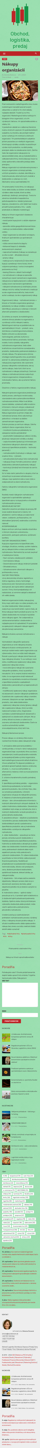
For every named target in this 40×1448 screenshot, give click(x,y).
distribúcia (8, 1183)
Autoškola (5, 1357)
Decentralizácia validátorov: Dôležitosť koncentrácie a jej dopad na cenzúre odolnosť (24, 1059)
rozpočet (17, 1223)
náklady (28, 1205)
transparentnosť (10, 1230)
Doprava (25, 1347)
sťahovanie (30, 1223)
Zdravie (27, 1360)
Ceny (36, 1347)
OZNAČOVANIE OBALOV (18, 1123)
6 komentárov (23, 1149)
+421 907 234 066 (8, 1336)
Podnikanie (5, 1360)
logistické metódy (20, 1197)
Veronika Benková (10, 75)
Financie (13, 1360)
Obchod (4, 1347)
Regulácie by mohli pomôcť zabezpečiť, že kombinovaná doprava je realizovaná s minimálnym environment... (19, 1422)
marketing (20, 1201)
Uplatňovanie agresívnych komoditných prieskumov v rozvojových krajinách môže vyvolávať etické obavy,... (19, 1442)
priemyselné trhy (28, 934)
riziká (6, 1223)
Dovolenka (17, 1365)
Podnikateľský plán (8, 1362)
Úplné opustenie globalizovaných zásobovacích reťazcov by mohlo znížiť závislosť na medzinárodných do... (19, 1264)
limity (6, 1197)
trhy (10, 936)
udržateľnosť (9, 1233)
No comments (31, 1384)
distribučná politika (19, 1179)
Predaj (31, 1347)
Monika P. (21, 1394)
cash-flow (28, 1176)
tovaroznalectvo (20, 1226)
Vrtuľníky (29, 1355)
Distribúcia (18, 1347)
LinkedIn (4, 1341)
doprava (17, 1187)
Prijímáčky (27, 1357)
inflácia (7, 1194)
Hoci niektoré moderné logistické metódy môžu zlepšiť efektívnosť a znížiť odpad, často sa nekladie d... (20, 1254)
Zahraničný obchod (23, 1349)
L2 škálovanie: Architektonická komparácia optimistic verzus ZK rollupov (22, 1036)
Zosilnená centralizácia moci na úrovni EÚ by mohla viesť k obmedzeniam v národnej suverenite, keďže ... (19, 1283)
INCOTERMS (22, 1190)
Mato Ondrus (22, 1384)
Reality (12, 1357)
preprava (19, 1215)
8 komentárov (22, 1140)
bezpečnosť (15, 1176)
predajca (7, 1215)
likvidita (29, 1194)
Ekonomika (20, 1360)
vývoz (30, 1233)
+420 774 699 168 (8, 1339)
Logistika (11, 1347)
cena (6, 1179)
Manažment (19, 1357)
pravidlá (19, 1212)
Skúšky (4, 1365)
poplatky (7, 1212)
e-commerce (9, 1190)
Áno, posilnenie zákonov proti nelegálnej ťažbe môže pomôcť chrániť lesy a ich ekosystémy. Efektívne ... (18, 1432)
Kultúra (34, 1362)
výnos (20, 1233)
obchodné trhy (14, 934)
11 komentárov (22, 1126)
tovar (6, 1226)
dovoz (28, 1187)
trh (5, 936)
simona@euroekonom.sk (10, 1334)
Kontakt (33, 1349)
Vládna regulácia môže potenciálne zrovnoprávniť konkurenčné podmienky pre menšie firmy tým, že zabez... (18, 1302)
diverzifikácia (22, 1183)
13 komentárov (22, 1117)
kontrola (18, 1194)
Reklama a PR (20, 1355)
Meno (4, 1011)
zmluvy (26, 1237)
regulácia (20, 1219)
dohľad (7, 1187)
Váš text (5, 981)
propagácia (8, 1219)
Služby (9, 1349)
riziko (31, 1219)
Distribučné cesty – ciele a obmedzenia (24, 1146)
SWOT (33, 1360)
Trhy (4, 59)
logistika (7, 1201)
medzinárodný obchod (12, 1205)
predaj (29, 1212)
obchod (7, 1208)
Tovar (4, 1349)
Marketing (27, 1362)
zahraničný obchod (11, 1237)
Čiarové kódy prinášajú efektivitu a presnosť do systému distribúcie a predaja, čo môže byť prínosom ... (19, 1293)
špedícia (7, 1241)
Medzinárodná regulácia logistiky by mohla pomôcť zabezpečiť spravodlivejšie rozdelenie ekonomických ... (19, 1273)
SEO (13, 1355)
